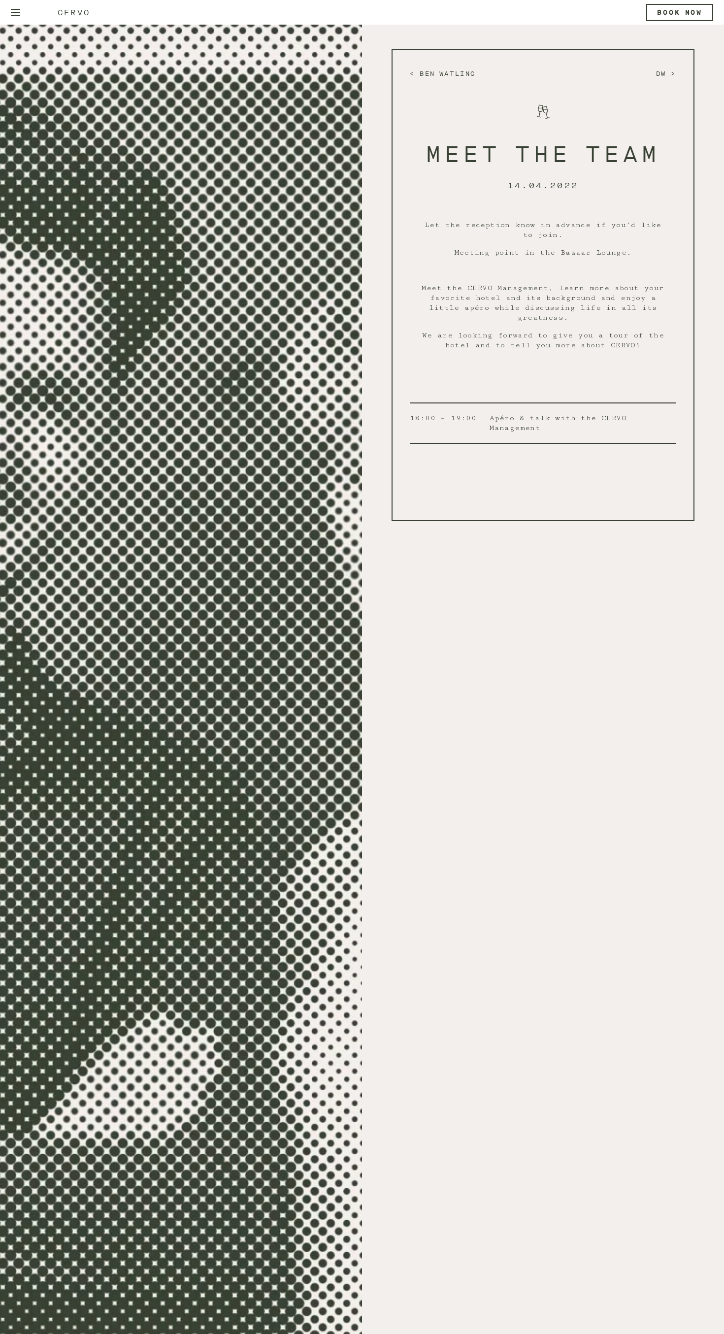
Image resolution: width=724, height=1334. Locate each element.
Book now (679, 12)
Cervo (74, 12)
